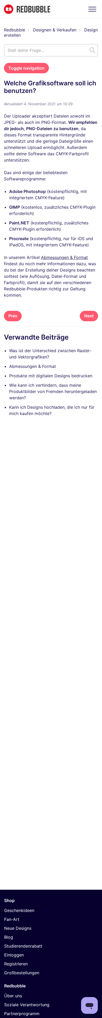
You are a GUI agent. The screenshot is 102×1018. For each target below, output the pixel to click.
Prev (12, 315)
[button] (92, 9)
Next (89, 315)
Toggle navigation (26, 68)
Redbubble (14, 29)
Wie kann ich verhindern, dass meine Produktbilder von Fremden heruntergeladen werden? (53, 391)
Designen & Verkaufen (54, 29)
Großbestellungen (21, 972)
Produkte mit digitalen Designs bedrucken (50, 375)
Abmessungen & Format (64, 257)
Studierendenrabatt (23, 946)
